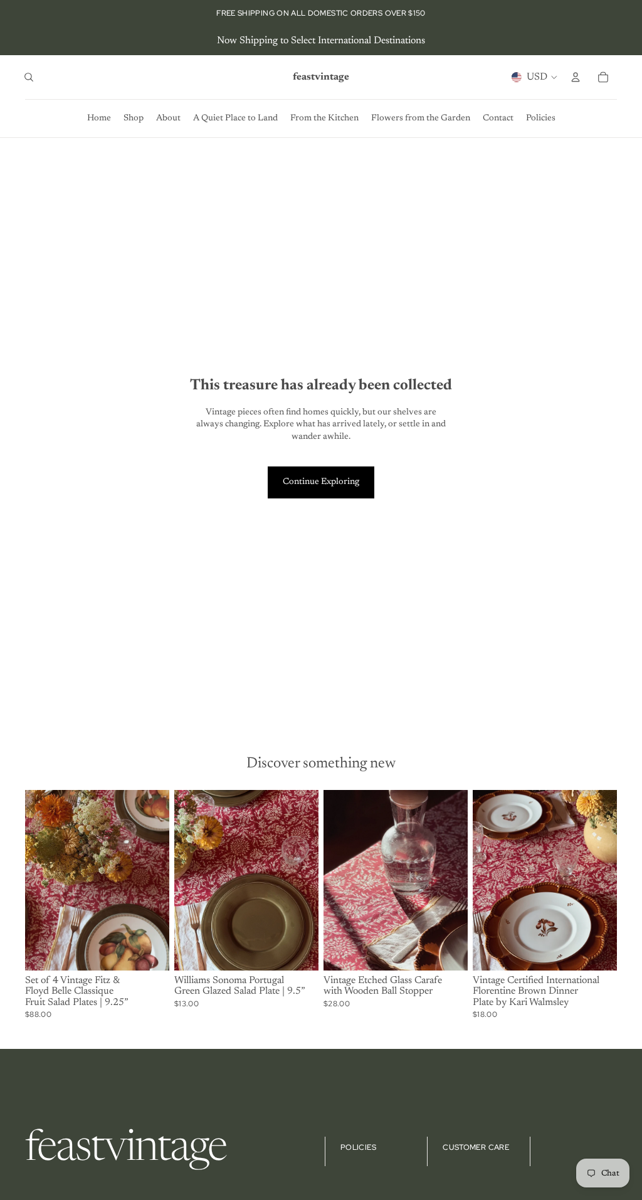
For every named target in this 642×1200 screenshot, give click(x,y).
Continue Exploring (321, 482)
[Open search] (29, 77)
